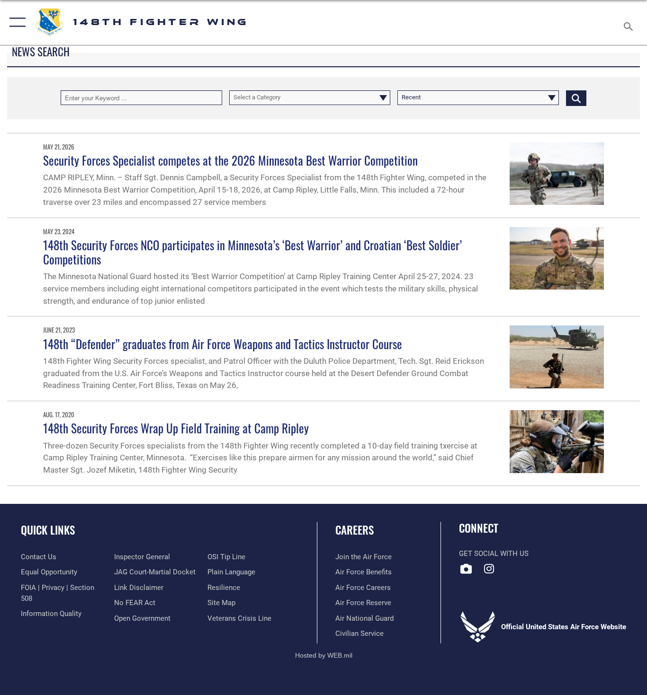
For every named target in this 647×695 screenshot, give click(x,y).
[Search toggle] (630, 22)
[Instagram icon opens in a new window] (489, 569)
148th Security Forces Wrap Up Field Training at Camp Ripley (176, 428)
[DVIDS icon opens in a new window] (466, 569)
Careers (354, 530)
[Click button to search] (576, 97)
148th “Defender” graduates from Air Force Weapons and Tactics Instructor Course (222, 343)
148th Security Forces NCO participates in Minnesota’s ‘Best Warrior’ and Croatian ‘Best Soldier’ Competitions (252, 252)
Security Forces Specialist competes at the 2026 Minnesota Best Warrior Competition (230, 160)
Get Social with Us (494, 553)
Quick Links (48, 530)
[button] (15, 22)
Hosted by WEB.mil (323, 655)
